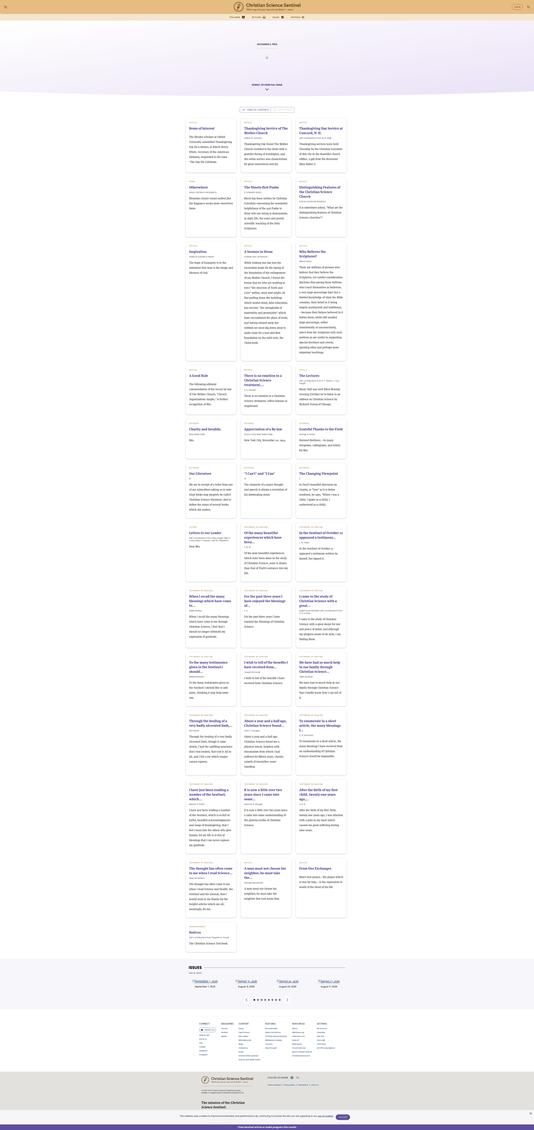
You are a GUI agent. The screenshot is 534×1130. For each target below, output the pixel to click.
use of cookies (325, 1116)
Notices (195, 932)
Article (248, 122)
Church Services (298, 1048)
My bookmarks (271, 1028)
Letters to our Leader (205, 533)
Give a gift (321, 1040)
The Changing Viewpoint (318, 473)
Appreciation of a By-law (263, 429)
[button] (246, 1000)
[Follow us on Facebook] (292, 1077)
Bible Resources (245, 1040)
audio (249, 1059)
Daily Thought (271, 1048)
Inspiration (198, 252)
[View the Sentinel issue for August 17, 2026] (329, 981)
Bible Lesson (297, 1044)
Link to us (203, 1039)
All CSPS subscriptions (326, 1048)
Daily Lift (295, 1040)
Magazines (227, 1023)
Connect (204, 1023)
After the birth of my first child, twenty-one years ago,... (318, 794)
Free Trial (320, 1036)
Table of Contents (258, 109)
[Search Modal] (528, 7)
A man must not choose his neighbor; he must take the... (265, 873)
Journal (224, 1028)
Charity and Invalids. (205, 429)
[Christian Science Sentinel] (267, 7)
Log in (517, 7)
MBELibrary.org (298, 1032)
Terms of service (274, 1085)
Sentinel (224, 1032)
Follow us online (278, 1078)
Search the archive (272, 1032)
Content (244, 1023)
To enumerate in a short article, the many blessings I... (320, 725)
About (294, 1028)
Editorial (194, 423)
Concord (268, 1044)
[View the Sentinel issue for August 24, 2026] (287, 981)
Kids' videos (243, 1036)
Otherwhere (198, 187)
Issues (195, 967)
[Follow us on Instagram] (297, 1077)
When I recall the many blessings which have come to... (210, 601)
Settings (322, 1023)
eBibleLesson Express (273, 1040)
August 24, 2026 (287, 986)
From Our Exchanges (315, 868)
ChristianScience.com (301, 1056)
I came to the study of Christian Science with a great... (318, 601)
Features (270, 1023)
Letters (193, 527)
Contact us (209, 1030)
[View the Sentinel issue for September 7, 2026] (205, 981)
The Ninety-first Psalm (261, 187)
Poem (192, 181)
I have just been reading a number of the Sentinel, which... (208, 794)
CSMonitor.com (298, 1036)
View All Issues (195, 973)
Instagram (203, 1054)
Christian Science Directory (276, 1036)
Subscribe (321, 1032)
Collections (243, 1048)
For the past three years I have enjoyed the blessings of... (264, 601)
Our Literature (200, 473)
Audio (241, 1052)
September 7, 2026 (205, 986)
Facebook (203, 1051)
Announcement (197, 926)
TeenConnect (244, 1032)
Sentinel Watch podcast (248, 1056)
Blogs (241, 1044)
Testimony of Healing (256, 527)
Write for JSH (204, 1035)
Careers (202, 1047)
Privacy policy (289, 1085)
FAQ (200, 1043)
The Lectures (309, 376)
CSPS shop (321, 1044)
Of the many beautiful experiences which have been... (263, 537)
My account (322, 1028)
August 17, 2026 (329, 986)
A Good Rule (198, 376)
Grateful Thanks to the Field (321, 429)
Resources (298, 1023)
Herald (223, 1036)
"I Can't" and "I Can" (259, 473)
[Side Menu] (5, 7)
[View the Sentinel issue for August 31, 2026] (246, 981)
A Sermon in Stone (258, 252)
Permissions (303, 1085)
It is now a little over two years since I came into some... (263, 794)
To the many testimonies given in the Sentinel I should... (208, 667)
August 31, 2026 (246, 986)
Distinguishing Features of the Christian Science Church (319, 192)
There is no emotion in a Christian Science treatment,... (263, 380)
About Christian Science (302, 1052)
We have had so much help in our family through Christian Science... (319, 667)
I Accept (343, 1117)
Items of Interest (201, 128)
